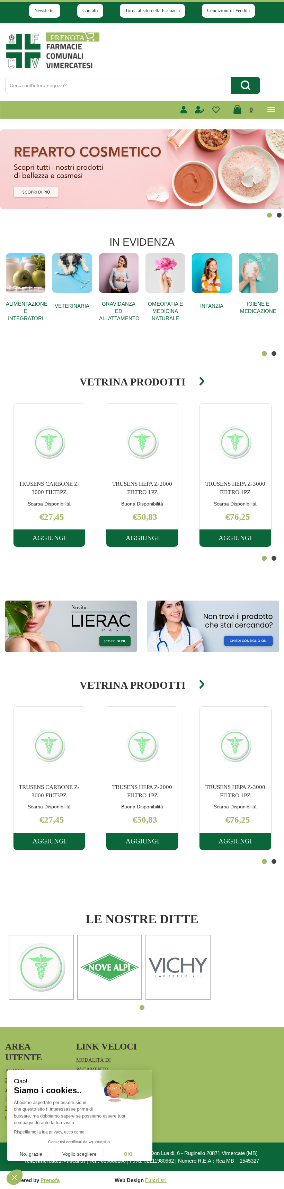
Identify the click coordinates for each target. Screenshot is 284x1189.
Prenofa (50, 1180)
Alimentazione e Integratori (25, 311)
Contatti (90, 10)
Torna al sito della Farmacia (152, 10)
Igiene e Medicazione (258, 307)
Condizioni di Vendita (228, 10)
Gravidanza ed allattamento (119, 311)
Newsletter (44, 10)
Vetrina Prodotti (133, 382)
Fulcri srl (156, 1180)
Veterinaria (72, 306)
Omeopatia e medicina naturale (165, 311)
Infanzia (211, 306)
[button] (269, 215)
